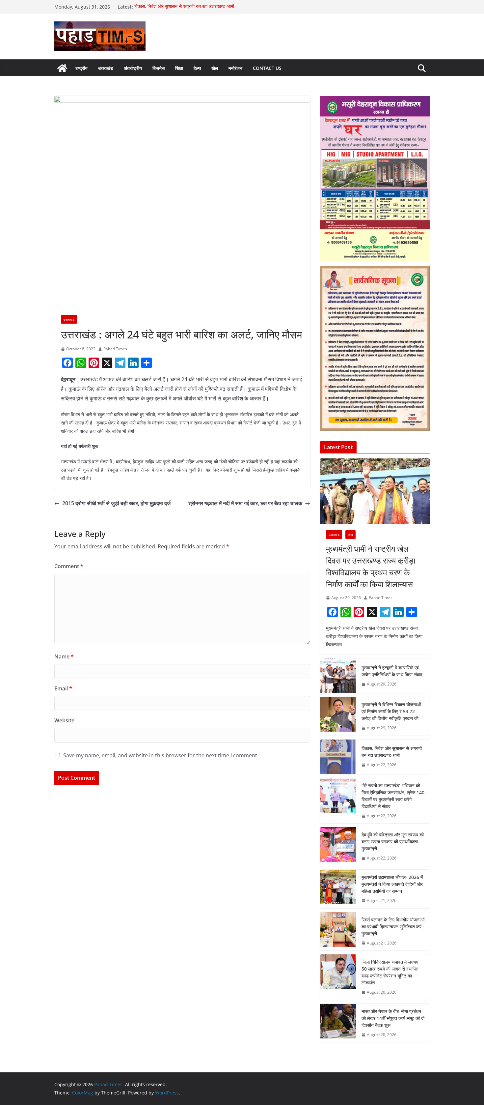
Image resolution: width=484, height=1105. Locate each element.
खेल (214, 68)
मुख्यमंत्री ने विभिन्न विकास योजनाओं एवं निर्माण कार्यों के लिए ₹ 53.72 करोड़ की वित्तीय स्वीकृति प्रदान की (391, 711)
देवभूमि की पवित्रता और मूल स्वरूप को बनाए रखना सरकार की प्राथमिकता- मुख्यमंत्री (393, 841)
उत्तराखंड (105, 68)
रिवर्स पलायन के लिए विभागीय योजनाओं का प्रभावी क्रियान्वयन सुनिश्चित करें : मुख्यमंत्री (393, 926)
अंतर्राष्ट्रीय (133, 68)
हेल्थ (197, 68)
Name (64, 656)
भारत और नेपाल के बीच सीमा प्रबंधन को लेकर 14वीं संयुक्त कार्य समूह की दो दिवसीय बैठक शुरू (393, 1018)
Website (64, 720)
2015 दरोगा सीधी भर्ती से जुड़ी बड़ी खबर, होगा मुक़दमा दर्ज (116, 503)
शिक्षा (179, 68)
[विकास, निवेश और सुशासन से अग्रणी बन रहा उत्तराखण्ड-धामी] (338, 757)
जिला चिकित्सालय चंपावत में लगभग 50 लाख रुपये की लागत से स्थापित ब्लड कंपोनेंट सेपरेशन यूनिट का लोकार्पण (390, 972)
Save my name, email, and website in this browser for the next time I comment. (160, 755)
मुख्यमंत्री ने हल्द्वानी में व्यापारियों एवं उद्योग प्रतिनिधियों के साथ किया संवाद (392, 671)
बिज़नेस (158, 68)
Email (63, 688)
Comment (68, 566)
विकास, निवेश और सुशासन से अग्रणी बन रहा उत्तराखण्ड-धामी (184, 7)
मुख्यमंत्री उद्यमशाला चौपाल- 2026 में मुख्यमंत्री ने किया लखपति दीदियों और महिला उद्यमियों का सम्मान (392, 884)
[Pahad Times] (62, 68)
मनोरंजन (235, 68)
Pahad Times (115, 349)
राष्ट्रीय (81, 68)
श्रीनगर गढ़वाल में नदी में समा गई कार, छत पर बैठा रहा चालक (245, 503)
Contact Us (267, 68)
